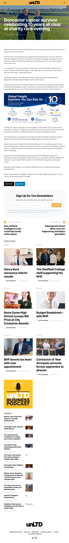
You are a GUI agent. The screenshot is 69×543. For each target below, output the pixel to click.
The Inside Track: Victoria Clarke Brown (13, 428)
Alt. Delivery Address (35, 534)
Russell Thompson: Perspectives (11, 496)
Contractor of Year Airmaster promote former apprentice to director (50, 365)
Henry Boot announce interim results (15, 273)
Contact (56, 532)
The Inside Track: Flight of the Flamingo (13, 466)
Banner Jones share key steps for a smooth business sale (13, 419)
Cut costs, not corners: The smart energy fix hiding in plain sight (12, 457)
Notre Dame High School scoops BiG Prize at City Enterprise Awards (16, 318)
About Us (27, 532)
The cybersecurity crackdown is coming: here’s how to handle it (12, 437)
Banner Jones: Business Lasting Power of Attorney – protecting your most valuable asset (13, 476)
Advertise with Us (46, 532)
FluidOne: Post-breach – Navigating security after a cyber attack (14, 506)
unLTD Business (11, 281)
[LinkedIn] (33, 538)
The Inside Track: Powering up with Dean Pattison (12, 447)
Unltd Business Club (15, 532)
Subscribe (56, 205)
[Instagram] (36, 538)
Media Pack (35, 532)
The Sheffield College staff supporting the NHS (50, 273)
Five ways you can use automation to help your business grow (13, 487)
